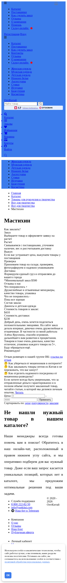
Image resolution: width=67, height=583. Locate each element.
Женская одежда (21, 68)
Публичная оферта (22, 532)
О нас (14, 522)
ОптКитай (10, 100)
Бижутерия (18, 90)
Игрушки (17, 87)
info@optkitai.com (21, 507)
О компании (18, 21)
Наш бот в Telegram (27, 510)
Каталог (16, 8)
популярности (40, 403)
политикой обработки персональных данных (27, 561)
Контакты (17, 53)
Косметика (17, 94)
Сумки (15, 84)
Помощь (16, 24)
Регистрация (11, 34)
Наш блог (17, 529)
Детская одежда (20, 75)
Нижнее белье (19, 78)
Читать (19, 392)
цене (28, 403)
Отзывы (16, 18)
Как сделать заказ (22, 15)
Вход (23, 34)
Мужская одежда (21, 71)
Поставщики (19, 12)
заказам (53, 403)
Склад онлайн (20, 28)
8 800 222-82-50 (20, 504)
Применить (45, 399)
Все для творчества (23, 205)
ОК (8, 575)
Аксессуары (18, 81)
